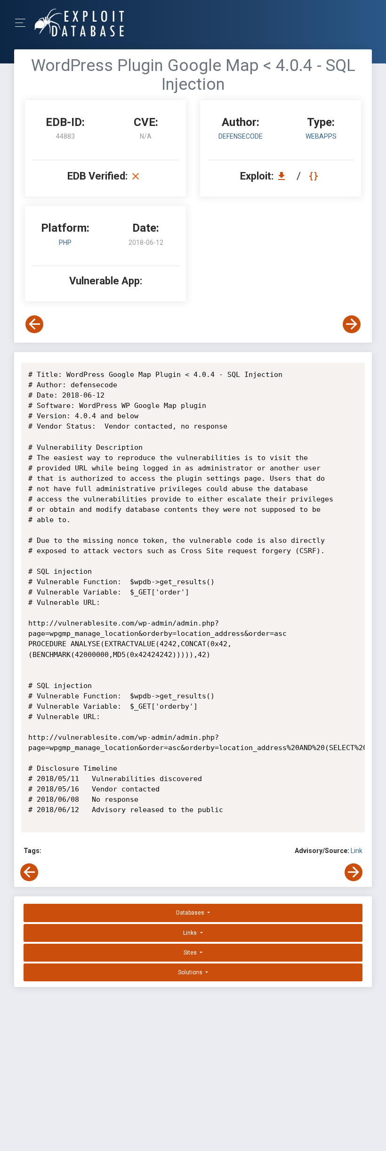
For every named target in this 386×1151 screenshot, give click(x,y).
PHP (65, 242)
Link (356, 850)
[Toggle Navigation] (23, 22)
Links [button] (190, 933)
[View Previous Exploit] (34, 324)
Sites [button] (191, 952)
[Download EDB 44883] (284, 176)
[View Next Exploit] (352, 324)
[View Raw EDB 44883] (315, 176)
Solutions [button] (191, 972)
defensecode (240, 136)
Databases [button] (191, 912)
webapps (321, 136)
